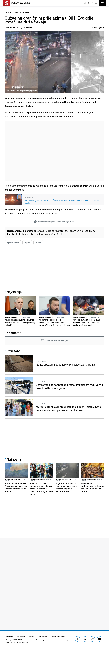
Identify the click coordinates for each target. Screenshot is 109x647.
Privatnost (43, 636)
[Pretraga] (89, 3)
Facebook (12, 234)
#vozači (38, 243)
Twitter (92, 230)
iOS (66, 230)
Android (59, 230)
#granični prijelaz (13, 243)
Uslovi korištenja (58, 636)
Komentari (14, 333)
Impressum (21, 636)
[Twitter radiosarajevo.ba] (84, 639)
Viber (53, 234)
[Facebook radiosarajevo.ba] (77, 639)
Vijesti (8, 13)
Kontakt (32, 636)
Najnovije (14, 459)
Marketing (9, 636)
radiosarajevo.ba (29, 640)
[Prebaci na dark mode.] (85, 3)
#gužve (27, 243)
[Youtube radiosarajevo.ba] (99, 639)
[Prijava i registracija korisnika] (92, 3)
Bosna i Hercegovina (21, 13)
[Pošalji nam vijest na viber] (92, 639)
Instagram (24, 234)
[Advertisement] (54, 151)
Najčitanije (14, 292)
